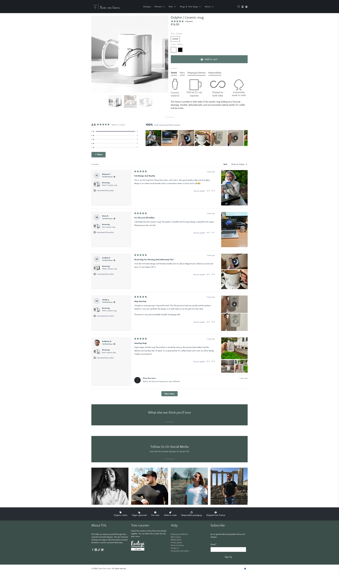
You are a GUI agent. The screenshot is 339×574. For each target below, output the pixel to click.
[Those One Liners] (106, 6)
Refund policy (176, 539)
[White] (173, 50)
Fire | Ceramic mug (108, 227)
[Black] (180, 50)
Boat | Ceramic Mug (109, 352)
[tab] (174, 73)
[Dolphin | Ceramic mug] (129, 54)
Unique (175, 39)
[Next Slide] (245, 138)
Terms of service (177, 545)
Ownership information (180, 550)
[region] (197, 138)
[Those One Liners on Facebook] (92, 550)
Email (214, 544)
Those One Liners (104, 568)
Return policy (176, 537)
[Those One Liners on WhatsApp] (102, 550)
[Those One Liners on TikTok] (99, 550)
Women (158, 6)
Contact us (175, 548)
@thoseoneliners (169, 440)
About (208, 6)
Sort (226, 164)
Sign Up (228, 556)
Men (171, 6)
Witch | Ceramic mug (109, 310)
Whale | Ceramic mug (109, 269)
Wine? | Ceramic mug (109, 185)
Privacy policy (176, 542)
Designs (147, 6)
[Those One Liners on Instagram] (96, 550)
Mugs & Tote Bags (189, 6)
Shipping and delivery (179, 534)
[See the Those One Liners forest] (137, 546)
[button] (182, 21)
